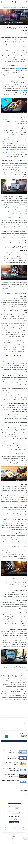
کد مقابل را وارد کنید (22, 733)
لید (19, 336)
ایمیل (25, 716)
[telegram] (11, 834)
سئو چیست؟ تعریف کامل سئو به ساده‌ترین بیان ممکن (10, 763)
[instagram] (14, 834)
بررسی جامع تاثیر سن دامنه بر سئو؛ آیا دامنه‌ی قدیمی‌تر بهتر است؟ (11, 775)
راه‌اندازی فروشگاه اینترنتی (19, 68)
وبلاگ (26, 34)
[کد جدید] (6, 736)
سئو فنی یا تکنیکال (18, 127)
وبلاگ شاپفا (23, 7)
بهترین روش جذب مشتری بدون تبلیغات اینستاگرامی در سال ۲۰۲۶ (11, 751)
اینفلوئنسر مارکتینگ (16, 383)
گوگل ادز (22, 499)
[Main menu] (26, 1)
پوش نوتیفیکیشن (21, 407)
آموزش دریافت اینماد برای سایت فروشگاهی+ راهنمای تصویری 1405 (10, 769)
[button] (1, 2)
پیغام (25, 723)
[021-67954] (25, 838)
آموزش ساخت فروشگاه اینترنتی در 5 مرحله (10, 780)
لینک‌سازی (6, 152)
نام (26, 708)
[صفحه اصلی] (26, 7)
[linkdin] (16, 834)
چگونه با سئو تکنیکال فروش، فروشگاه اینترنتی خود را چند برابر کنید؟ (11, 757)
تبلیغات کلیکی (11, 488)
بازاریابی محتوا (14, 165)
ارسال (14, 741)
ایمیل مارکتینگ (10, 224)
